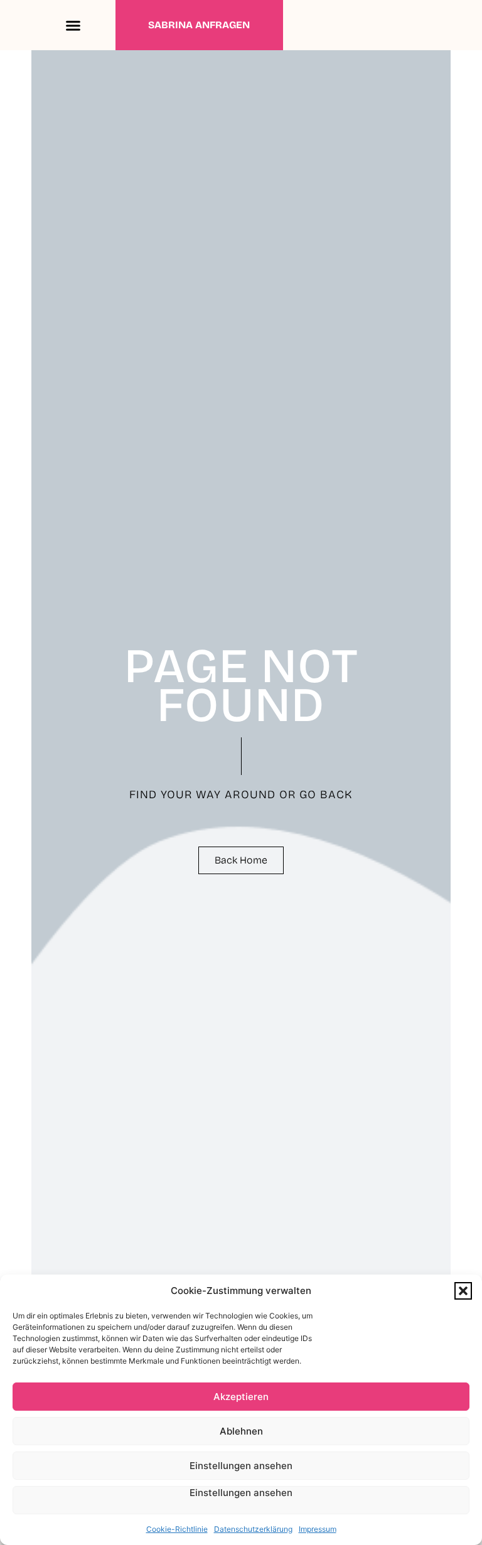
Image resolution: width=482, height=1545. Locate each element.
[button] (463, 1291)
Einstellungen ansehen (241, 1466)
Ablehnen (241, 1431)
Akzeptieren (241, 1397)
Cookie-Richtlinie (177, 1529)
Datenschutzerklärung (253, 1529)
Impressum (317, 1529)
